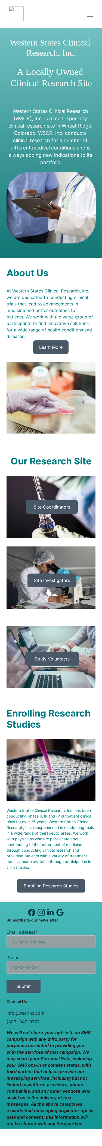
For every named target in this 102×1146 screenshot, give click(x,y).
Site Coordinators (52, 507)
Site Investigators (52, 580)
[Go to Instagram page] (41, 912)
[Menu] (90, 14)
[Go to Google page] (60, 912)
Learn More (51, 347)
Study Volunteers (52, 659)
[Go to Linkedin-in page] (50, 912)
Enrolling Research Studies (51, 885)
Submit (23, 986)
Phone (13, 957)
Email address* (22, 932)
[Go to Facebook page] (31, 912)
